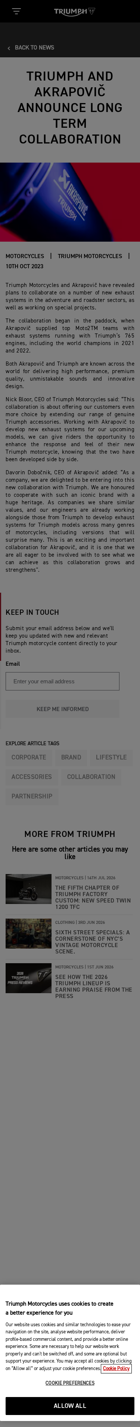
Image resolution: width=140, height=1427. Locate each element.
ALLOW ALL (70, 1406)
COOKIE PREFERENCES (70, 1383)
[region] (70, 1353)
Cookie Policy (116, 1368)
